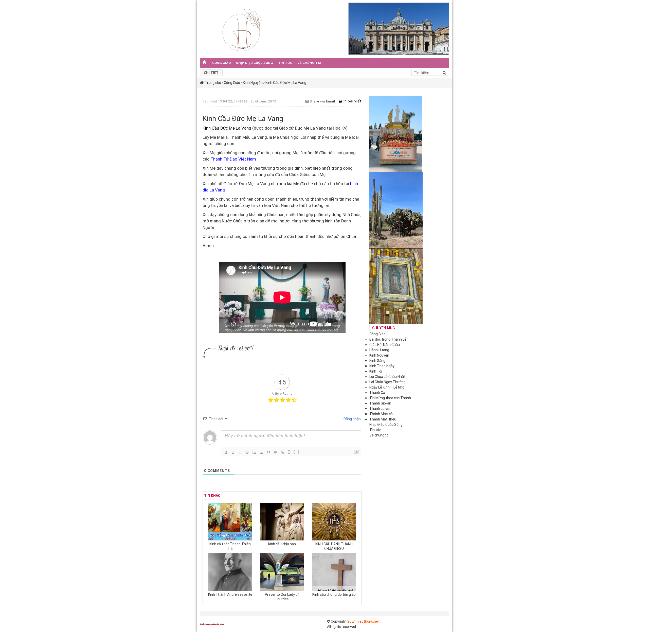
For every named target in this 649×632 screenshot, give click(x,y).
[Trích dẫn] (268, 452)
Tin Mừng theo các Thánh (390, 398)
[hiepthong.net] (242, 28)
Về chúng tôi (309, 63)
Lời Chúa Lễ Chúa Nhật (387, 376)
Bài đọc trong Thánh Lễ (387, 339)
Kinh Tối (375, 371)
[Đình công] (247, 452)
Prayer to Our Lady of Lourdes (282, 596)
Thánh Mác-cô (381, 414)
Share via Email (322, 101)
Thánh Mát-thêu (382, 419)
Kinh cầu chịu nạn (282, 544)
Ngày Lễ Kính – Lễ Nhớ (386, 387)
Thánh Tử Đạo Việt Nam (233, 159)
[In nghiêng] (233, 452)
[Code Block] (275, 452)
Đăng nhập (351, 419)
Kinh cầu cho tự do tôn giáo (334, 594)
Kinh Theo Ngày (381, 366)
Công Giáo (221, 63)
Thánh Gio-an (380, 403)
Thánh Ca (377, 392)
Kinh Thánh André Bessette (230, 594)
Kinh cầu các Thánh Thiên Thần (230, 546)
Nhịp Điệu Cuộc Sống (254, 63)
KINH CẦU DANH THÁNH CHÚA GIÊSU (334, 546)
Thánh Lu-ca (379, 408)
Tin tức (285, 63)
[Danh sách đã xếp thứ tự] (254, 452)
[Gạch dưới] (240, 452)
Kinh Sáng (377, 360)
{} (289, 452)
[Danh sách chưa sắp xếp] (261, 452)
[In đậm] (225, 452)
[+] (296, 452)
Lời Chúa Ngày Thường (387, 382)
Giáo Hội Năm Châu (384, 344)
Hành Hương (379, 350)
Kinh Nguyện (379, 355)
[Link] (282, 452)
